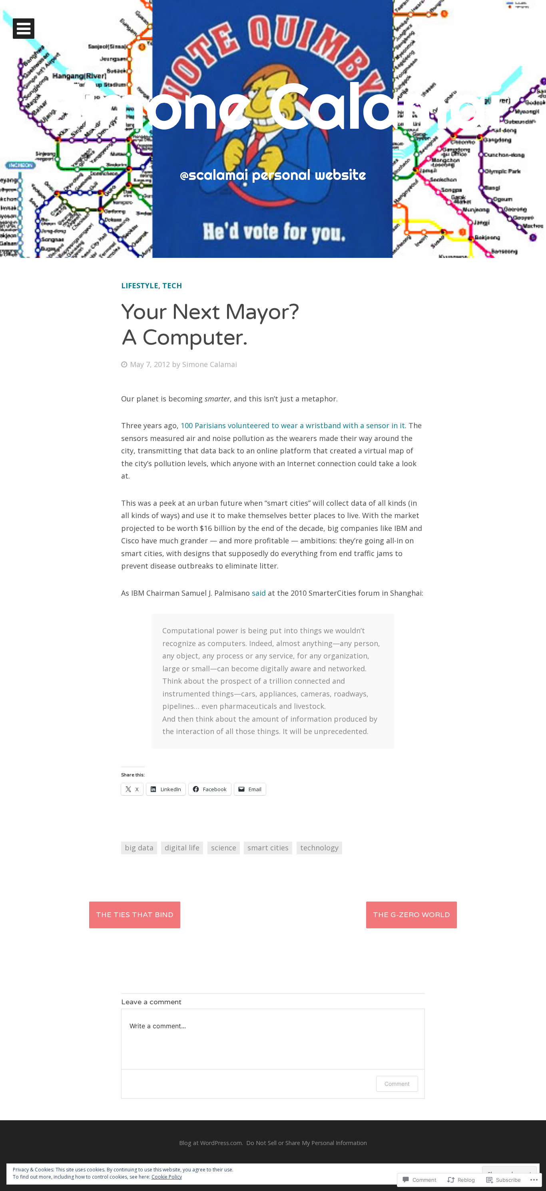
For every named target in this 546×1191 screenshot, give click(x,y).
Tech (172, 285)
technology (319, 847)
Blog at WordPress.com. (211, 1143)
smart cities (268, 847)
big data (139, 847)
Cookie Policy (166, 1176)
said (259, 593)
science (223, 847)
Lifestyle (139, 285)
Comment (397, 1083)
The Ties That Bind (134, 914)
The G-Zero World (411, 914)
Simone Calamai (273, 105)
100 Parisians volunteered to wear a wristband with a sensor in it (293, 425)
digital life (182, 847)
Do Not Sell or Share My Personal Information (306, 1143)
